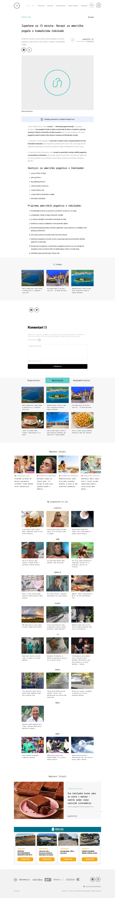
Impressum (65, 891)
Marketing (70, 891)
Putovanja (41, 5)
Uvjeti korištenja (78, 891)
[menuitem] (98, 5)
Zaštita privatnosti (86, 891)
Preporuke (84, 5)
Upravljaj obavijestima (93, 886)
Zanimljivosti (60, 5)
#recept (91, 17)
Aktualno (50, 5)
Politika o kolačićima (96, 891)
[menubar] (98, 5)
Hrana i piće (30, 5)
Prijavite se (57, 366)
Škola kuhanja (73, 5)
